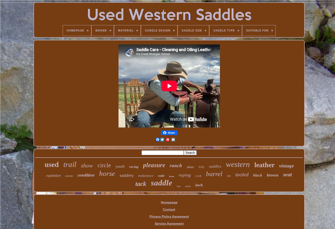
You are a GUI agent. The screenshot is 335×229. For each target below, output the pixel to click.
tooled (242, 174)
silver (190, 167)
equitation (53, 175)
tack (140, 183)
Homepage (169, 202)
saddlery (127, 175)
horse (107, 173)
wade (161, 175)
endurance (145, 175)
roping (185, 174)
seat (287, 174)
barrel (214, 173)
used (52, 164)
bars (178, 186)
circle (104, 165)
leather (264, 165)
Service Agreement (169, 223)
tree (229, 175)
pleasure (154, 165)
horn (171, 176)
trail (69, 164)
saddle (161, 182)
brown (272, 175)
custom (69, 175)
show (87, 165)
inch (199, 185)
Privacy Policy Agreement (169, 216)
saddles (215, 166)
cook (198, 175)
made (188, 186)
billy (201, 167)
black (257, 175)
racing (134, 167)
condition (86, 175)
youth (120, 166)
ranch (176, 165)
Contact (169, 209)
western (238, 164)
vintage (286, 166)
